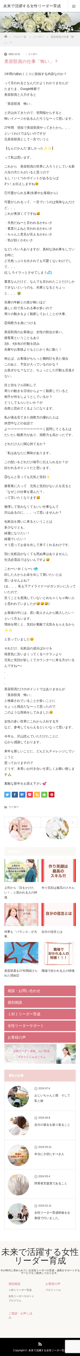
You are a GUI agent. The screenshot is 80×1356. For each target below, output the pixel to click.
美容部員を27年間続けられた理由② (21, 973)
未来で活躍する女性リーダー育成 (32, 6)
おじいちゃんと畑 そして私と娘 (52, 1098)
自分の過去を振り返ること (52, 1124)
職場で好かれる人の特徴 (58, 970)
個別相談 (15, 1002)
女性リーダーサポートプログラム (21, 1298)
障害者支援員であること (50, 1183)
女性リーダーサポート (26, 1026)
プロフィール (53, 1290)
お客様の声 (17, 1037)
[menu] (74, 6)
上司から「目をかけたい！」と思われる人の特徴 (20, 892)
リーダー (33, 54)
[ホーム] (5, 35)
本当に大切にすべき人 (49, 1154)
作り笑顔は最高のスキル (58, 887)
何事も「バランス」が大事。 (20, 934)
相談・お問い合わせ (24, 991)
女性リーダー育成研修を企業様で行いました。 (52, 1215)
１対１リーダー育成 (24, 1014)
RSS (39, 1343)
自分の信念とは (52, 931)
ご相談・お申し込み (20, 1315)
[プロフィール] (40, 1062)
